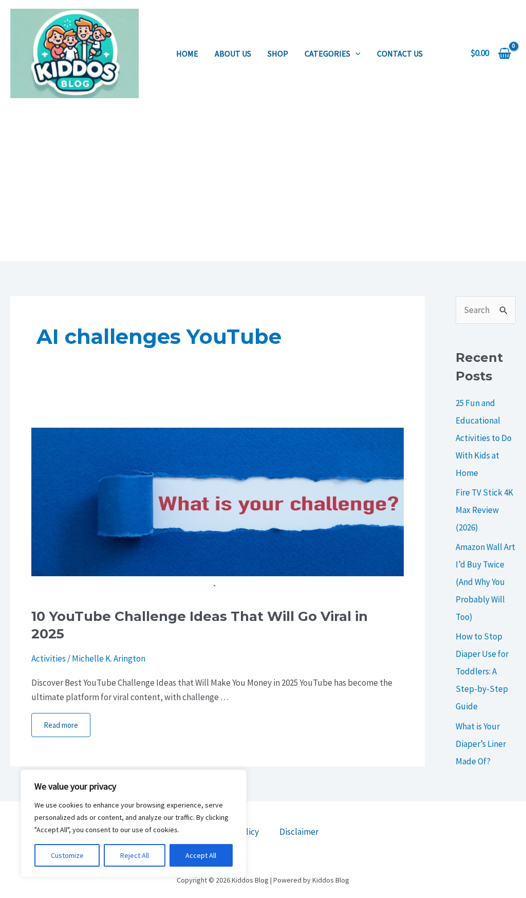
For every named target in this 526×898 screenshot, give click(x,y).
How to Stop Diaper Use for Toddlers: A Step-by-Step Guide (482, 671)
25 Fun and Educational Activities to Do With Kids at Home (484, 438)
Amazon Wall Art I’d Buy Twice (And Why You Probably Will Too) (485, 581)
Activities (48, 658)
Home (187, 53)
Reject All (134, 855)
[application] (355, 53)
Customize (67, 855)
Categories (327, 53)
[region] (134, 823)
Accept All (200, 855)
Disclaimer (298, 831)
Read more (61, 725)
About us (233, 53)
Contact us (400, 53)
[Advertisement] (263, 184)
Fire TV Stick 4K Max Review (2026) (484, 510)
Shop (278, 53)
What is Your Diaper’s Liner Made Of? (481, 744)
